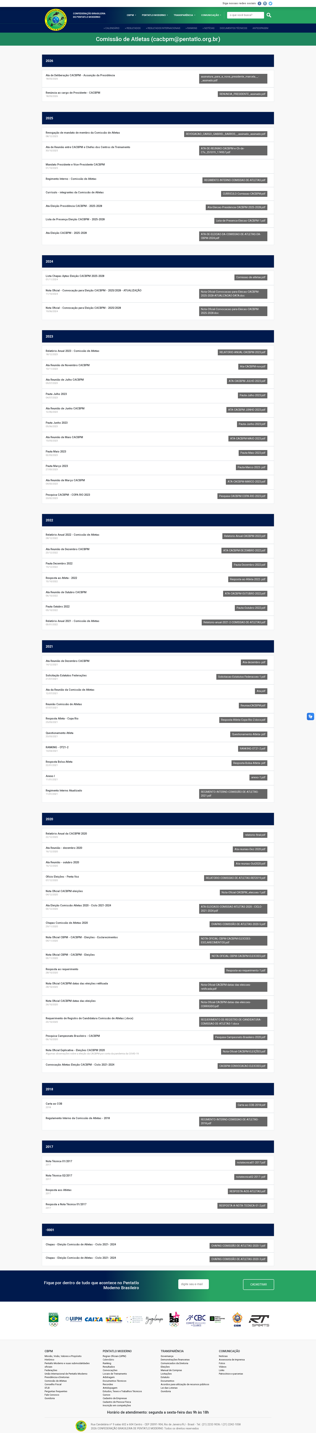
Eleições (165, 1366)
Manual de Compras (171, 1370)
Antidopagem (260, 28)
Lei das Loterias (169, 1387)
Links (221, 1370)
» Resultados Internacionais (163, 28)
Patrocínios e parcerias (231, 1373)
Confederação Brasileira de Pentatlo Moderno (89, 15)
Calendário (108, 1359)
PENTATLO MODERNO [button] (154, 15)
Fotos (222, 1363)
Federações (51, 1370)
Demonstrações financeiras (175, 1359)
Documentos (167, 1380)
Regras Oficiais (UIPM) (114, 1356)
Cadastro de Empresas (115, 1398)
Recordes (108, 1384)
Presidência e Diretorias (57, 1377)
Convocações (110, 1370)
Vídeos (222, 1366)
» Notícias (208, 28)
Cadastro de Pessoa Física (117, 1402)
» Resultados (132, 28)
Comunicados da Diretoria (174, 1363)
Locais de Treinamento (115, 1373)
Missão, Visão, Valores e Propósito (63, 1356)
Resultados (109, 1366)
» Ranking (191, 28)
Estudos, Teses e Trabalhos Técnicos (122, 1391)
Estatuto (165, 1377)
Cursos (106, 1394)
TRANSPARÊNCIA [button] (183, 15)
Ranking (107, 1363)
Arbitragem (109, 1377)
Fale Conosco (52, 1394)
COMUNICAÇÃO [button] (210, 15)
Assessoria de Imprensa (232, 1359)
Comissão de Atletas (56, 1380)
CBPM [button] (130, 15)
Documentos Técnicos (233, 28)
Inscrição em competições (117, 1405)
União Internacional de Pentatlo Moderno (66, 1373)
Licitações (166, 1373)
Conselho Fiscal (53, 1384)
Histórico (49, 1359)
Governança (167, 1356)
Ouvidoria (50, 1398)
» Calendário (111, 28)
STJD (47, 1387)
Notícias (223, 1356)
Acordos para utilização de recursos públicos (185, 1384)
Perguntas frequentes (56, 1391)
